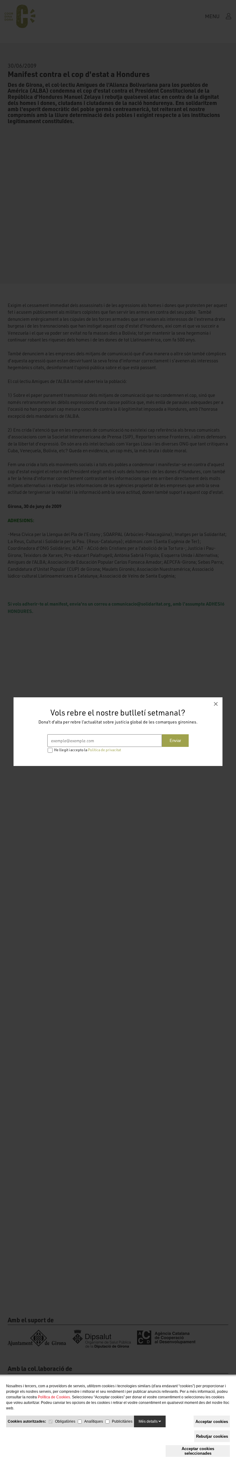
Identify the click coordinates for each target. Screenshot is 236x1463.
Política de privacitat (104, 750)
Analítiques (93, 1421)
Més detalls (149, 1421)
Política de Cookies (54, 1397)
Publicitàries (122, 1421)
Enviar (175, 740)
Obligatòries (65, 1421)
